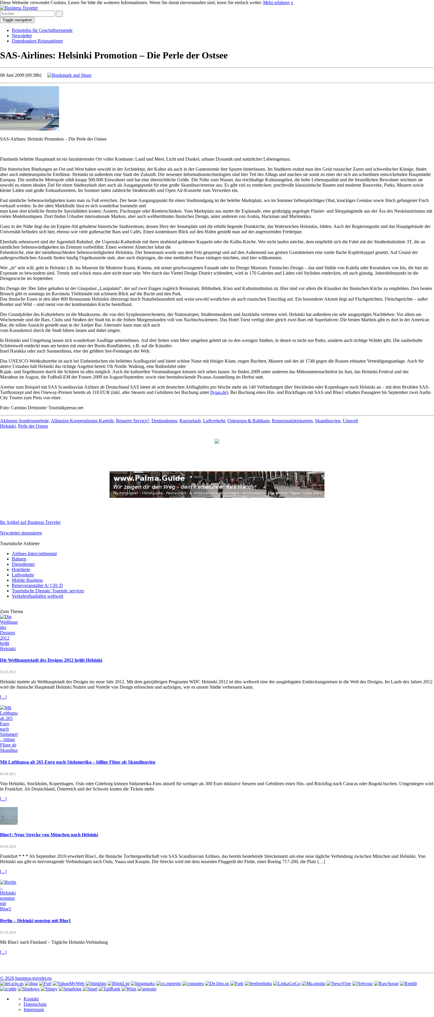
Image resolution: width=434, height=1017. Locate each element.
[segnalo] (147, 988)
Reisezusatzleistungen (292, 420)
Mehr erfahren (276, 2)
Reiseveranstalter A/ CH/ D (37, 585)
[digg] (31, 983)
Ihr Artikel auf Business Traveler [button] (30, 522)
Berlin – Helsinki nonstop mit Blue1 (35, 920)
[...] (3, 697)
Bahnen (19, 558)
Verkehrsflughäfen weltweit (37, 596)
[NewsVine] (339, 983)
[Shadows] (29, 988)
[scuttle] (8, 988)
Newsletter (22, 35)
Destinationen (164, 420)
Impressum (34, 1009)
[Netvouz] (362, 983)
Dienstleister (23, 564)
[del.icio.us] (12, 983)
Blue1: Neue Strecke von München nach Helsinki (49, 834)
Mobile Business (27, 580)
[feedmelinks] (258, 983)
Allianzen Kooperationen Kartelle (82, 420)
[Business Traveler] (19, 7)
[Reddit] (408, 983)
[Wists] (129, 988)
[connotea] (193, 983)
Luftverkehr (214, 420)
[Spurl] (90, 988)
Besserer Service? (132, 420)
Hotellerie (21, 569)
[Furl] (45, 983)
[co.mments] (168, 983)
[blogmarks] (143, 983)
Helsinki (8, 425)
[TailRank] (109, 988)
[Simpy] (49, 988)
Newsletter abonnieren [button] (21, 532)
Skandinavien (327, 420)
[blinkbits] (96, 983)
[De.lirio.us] (217, 983)
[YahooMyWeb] (68, 983)
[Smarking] (70, 988)
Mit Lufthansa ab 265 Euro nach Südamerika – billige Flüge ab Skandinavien (77, 762)
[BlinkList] (118, 983)
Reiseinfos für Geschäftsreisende (42, 30)
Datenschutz (35, 1004)
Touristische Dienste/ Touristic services (48, 590)
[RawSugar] (386, 983)
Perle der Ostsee (33, 425)
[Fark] (237, 983)
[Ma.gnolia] (313, 983)
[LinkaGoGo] (287, 983)
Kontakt (31, 998)
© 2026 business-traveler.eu (26, 978)
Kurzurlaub (190, 420)
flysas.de (218, 392)
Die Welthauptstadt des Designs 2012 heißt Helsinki (51, 660)
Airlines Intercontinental (34, 553)
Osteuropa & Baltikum (248, 420)
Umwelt (350, 420)
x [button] (292, 2)
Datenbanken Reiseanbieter (37, 40)
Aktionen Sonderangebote (24, 420)
